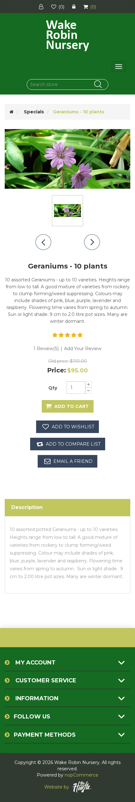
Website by (56, 787)
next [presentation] (92, 242)
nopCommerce (81, 775)
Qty (52, 388)
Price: (56, 370)
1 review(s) (46, 348)
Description (27, 507)
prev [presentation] (43, 242)
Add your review (82, 348)
